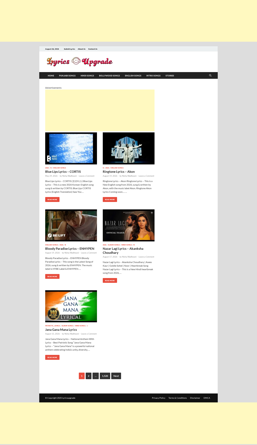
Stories (170, 75)
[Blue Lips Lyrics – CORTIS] (71, 148)
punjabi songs (67, 75)
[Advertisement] (89, 21)
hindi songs (87, 75)
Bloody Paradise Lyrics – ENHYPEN (69, 248)
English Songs (133, 75)
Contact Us (92, 49)
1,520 (105, 375)
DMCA (207, 398)
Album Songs (114, 244)
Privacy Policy (158, 398)
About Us (82, 49)
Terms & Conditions (178, 398)
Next (116, 375)
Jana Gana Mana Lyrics (61, 329)
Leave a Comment (86, 176)
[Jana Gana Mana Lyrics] (71, 306)
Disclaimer (195, 398)
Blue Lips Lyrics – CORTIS (63, 171)
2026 (47, 168)
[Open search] (210, 75)
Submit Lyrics (69, 49)
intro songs (153, 75)
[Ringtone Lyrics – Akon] (129, 148)
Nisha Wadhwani (69, 176)
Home (51, 75)
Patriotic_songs (52, 325)
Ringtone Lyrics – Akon (119, 171)
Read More (51, 199)
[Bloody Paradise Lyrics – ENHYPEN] (71, 225)
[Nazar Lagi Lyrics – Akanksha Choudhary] (129, 225)
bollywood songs (109, 75)
